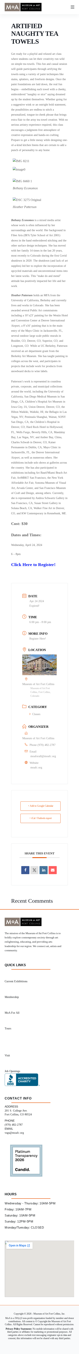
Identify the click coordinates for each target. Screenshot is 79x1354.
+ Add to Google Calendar (40, 805)
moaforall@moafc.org (43, 756)
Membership (12, 997)
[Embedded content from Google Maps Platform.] (39, 1269)
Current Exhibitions (16, 981)
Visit (7, 1055)
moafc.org (36, 767)
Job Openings (12, 1071)
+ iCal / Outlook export (40, 818)
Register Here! (37, 638)
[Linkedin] (44, 870)
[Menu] (72, 7)
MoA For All (12, 1012)
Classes (36, 714)
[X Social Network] (34, 870)
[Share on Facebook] (25, 870)
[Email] (53, 870)
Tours (8, 1028)
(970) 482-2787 (46, 744)
